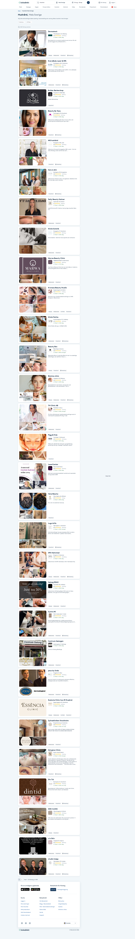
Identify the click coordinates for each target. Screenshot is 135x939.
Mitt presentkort (25, 909)
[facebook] (30, 923)
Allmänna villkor (62, 909)
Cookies (60, 906)
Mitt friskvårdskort (26, 912)
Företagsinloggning (63, 889)
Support (42, 915)
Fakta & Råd (43, 909)
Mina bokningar (25, 904)
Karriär (41, 912)
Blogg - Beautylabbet (45, 904)
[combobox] (45, 2)
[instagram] (22, 923)
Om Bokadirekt (44, 901)
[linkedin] (26, 923)
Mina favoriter (24, 906)
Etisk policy (61, 901)
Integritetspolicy (62, 904)
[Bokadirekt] (24, 2)
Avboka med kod (25, 915)
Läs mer (53, 889)
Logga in (23, 901)
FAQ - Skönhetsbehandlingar (47, 906)
